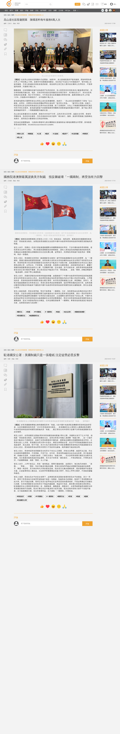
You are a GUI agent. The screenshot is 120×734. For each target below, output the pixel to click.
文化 (36, 10)
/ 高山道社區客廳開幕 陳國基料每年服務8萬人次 (29, 15)
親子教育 (43, 10)
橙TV (11, 10)
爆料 (105, 4)
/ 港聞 (12, 15)
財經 (31, 10)
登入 (115, 4)
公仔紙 (61, 10)
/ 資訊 (8, 15)
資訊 (21, 10)
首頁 (6, 10)
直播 (16, 10)
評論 (26, 10)
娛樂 (55, 10)
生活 (49, 10)
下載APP (77, 4)
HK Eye (67, 10)
